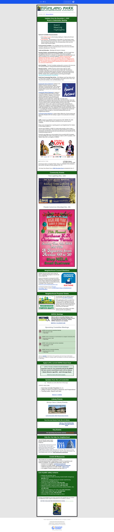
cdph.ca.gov (65, 466)
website (44, 356)
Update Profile (51, 523)
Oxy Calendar (70, 432)
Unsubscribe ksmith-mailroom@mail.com (57, 521)
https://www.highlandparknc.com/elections (48, 75)
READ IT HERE (57, 394)
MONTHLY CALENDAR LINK (58, 323)
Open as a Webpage (49, 14)
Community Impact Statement (46, 83)
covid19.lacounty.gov (60, 464)
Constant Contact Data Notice (60, 523)
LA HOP (51, 481)
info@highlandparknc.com (56, 524)
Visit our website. (70, 501)
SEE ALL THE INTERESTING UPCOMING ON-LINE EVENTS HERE (66, 424)
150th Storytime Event (58, 168)
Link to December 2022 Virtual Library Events (57, 415)
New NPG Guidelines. (67, 297)
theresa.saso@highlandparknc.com (49, 284)
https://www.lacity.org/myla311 (60, 452)
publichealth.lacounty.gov (63, 465)
